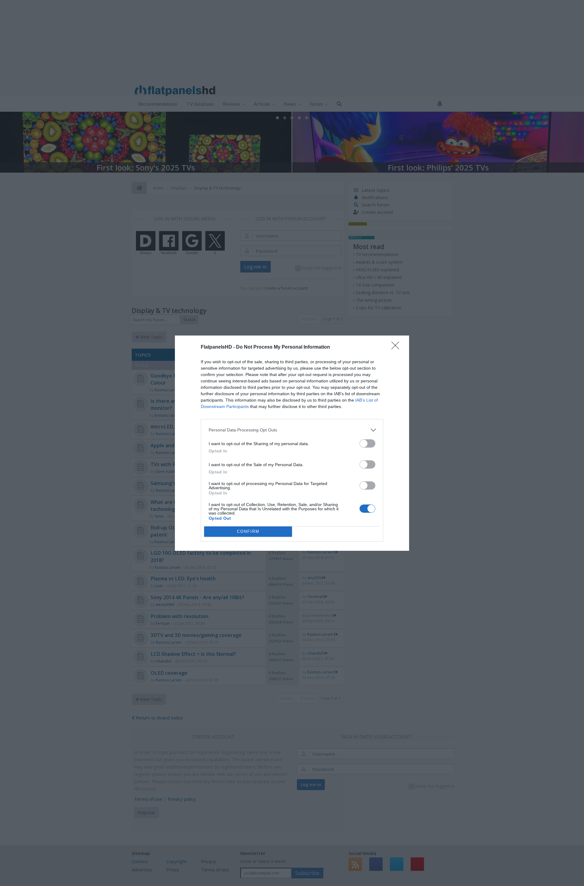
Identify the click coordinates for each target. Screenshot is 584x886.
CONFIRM (248, 531)
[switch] (367, 443)
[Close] (397, 347)
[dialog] (292, 443)
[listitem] (292, 430)
